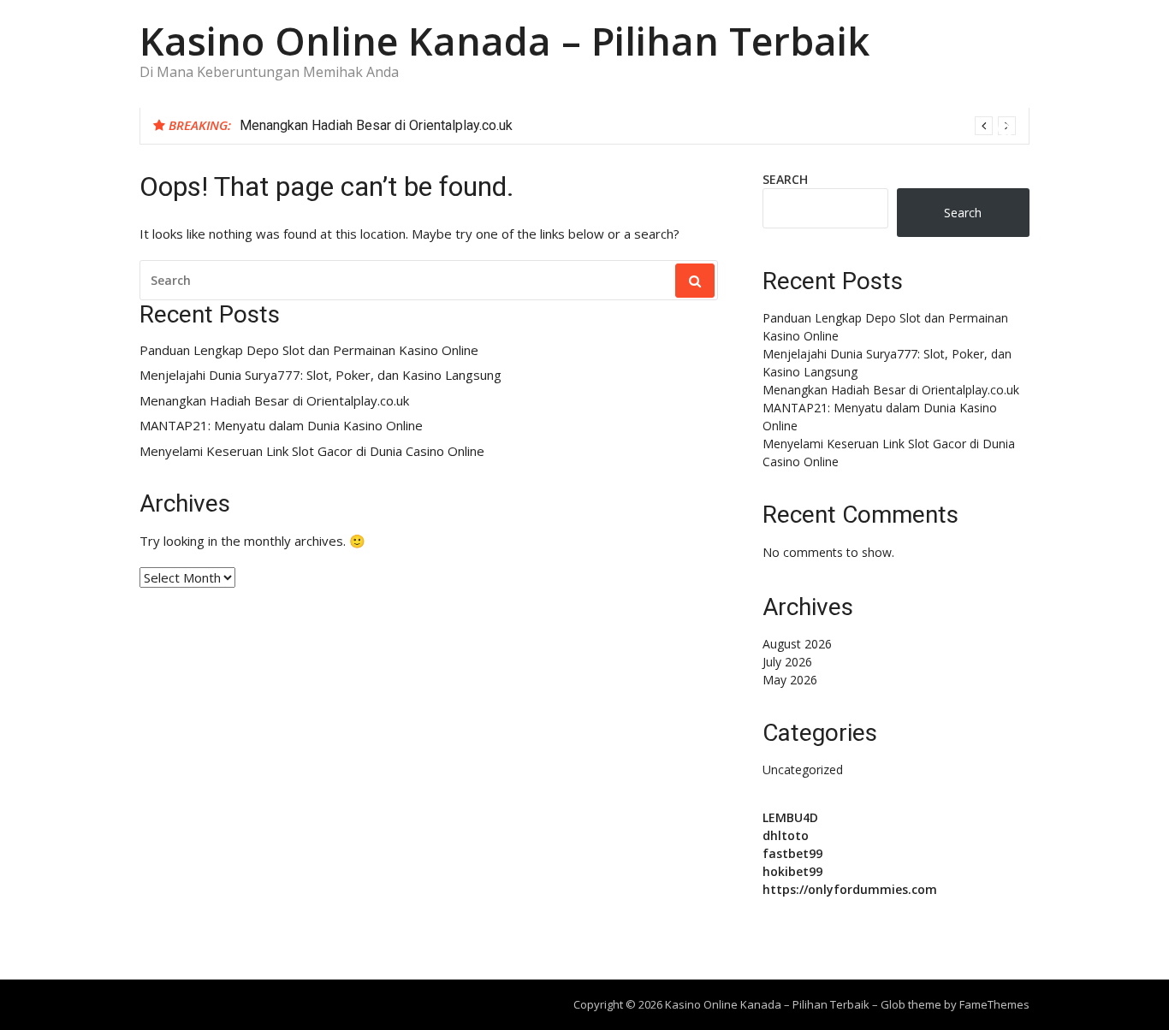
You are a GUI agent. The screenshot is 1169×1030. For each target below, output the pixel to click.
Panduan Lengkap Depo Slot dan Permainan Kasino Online (308, 350)
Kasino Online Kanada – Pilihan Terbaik (504, 41)
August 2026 (797, 644)
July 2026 (787, 662)
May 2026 (790, 680)
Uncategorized (803, 769)
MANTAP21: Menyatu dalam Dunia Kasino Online (281, 425)
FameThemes (994, 1004)
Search (785, 179)
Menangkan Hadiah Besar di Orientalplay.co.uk (376, 125)
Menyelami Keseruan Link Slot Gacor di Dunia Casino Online (311, 451)
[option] (628, 125)
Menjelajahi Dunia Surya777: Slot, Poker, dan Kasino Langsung (320, 375)
